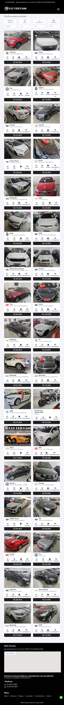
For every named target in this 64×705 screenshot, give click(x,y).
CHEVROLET (39, 22)
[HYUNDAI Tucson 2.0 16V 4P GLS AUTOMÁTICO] (46, 257)
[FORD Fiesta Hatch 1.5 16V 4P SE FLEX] (17, 149)
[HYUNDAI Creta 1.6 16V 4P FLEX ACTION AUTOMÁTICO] (46, 41)
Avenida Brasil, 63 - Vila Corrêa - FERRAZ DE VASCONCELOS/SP (36, 2)
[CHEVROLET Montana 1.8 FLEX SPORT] (17, 328)
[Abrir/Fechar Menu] (58, 9)
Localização (29, 696)
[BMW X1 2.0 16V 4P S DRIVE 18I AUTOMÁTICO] (46, 328)
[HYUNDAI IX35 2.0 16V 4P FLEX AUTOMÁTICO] (46, 222)
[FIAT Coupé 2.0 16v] (17, 542)
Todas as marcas (10, 21)
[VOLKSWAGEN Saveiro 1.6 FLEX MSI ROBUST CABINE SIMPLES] (17, 472)
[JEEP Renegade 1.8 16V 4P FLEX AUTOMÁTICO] (17, 186)
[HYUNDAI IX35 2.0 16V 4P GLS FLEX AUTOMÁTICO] (46, 613)
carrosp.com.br (39, 702)
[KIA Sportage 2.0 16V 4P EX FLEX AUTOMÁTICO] (17, 363)
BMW (24, 22)
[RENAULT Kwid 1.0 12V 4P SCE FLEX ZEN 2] (17, 222)
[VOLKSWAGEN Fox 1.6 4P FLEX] (46, 542)
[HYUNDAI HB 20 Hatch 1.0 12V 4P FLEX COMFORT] (17, 507)
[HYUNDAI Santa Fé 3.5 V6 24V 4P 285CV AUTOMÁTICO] (17, 578)
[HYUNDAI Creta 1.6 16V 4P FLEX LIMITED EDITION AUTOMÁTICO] (46, 292)
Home (6, 696)
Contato (49, 696)
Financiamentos (39, 696)
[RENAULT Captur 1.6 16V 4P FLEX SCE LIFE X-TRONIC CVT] (46, 76)
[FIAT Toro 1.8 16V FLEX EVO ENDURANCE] (17, 292)
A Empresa (13, 696)
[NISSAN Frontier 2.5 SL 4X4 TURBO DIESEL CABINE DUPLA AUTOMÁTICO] (46, 472)
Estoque (21, 696)
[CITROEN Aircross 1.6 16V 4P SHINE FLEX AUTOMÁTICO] (17, 41)
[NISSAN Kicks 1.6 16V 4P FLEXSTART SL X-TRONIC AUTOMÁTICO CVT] (46, 149)
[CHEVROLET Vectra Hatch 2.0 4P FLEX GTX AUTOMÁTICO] (46, 578)
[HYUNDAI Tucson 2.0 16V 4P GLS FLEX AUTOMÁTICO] (17, 113)
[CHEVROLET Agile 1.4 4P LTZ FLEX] (46, 186)
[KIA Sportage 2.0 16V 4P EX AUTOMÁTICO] (17, 613)
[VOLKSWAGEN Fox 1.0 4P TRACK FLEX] (17, 76)
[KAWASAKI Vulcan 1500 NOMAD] (46, 399)
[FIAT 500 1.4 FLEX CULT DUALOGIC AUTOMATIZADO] (46, 436)
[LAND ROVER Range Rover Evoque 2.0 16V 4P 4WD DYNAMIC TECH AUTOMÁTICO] (17, 257)
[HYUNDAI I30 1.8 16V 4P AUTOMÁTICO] (46, 507)
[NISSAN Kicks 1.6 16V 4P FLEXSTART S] (17, 436)
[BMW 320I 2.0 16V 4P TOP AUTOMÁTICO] (17, 399)
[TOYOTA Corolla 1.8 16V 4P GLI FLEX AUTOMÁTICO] (46, 113)
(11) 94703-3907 (10, 2)
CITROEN (53, 22)
